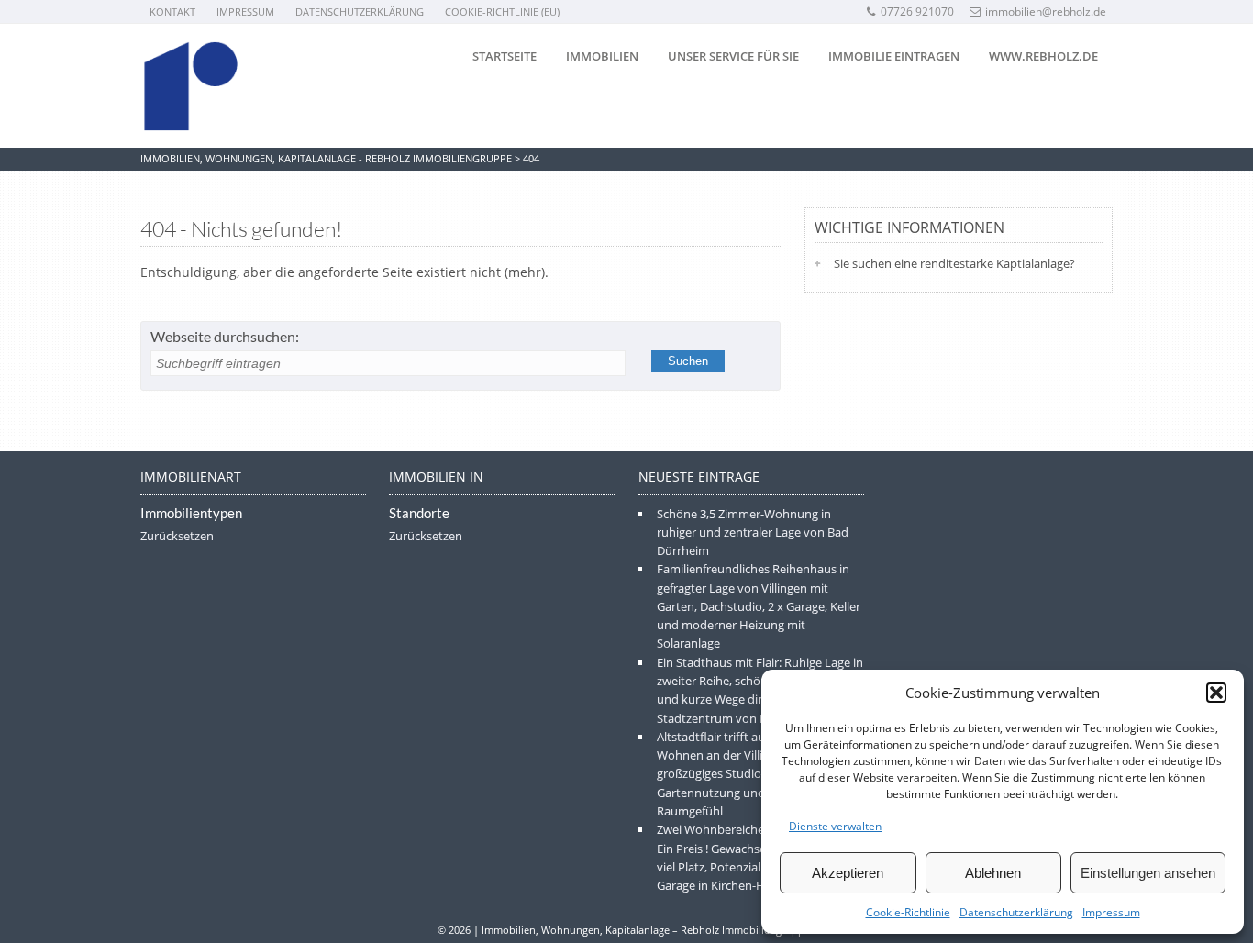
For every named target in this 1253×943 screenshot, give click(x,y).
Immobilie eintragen (893, 56)
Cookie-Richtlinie (908, 912)
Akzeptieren (847, 873)
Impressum (1111, 912)
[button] (1216, 692)
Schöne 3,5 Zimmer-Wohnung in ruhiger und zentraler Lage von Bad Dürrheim (752, 532)
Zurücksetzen (177, 535)
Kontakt (172, 11)
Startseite (504, 56)
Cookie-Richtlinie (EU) (502, 11)
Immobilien (602, 56)
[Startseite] (190, 86)
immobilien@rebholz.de (1045, 11)
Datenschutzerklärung (1016, 912)
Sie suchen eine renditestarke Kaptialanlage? (954, 263)
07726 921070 (917, 11)
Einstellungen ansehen (1148, 873)
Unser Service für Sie (733, 56)
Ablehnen (993, 873)
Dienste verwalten (835, 826)
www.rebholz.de (1043, 56)
